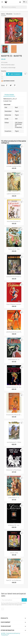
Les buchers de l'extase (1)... (14, 276)
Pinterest (14, 85)
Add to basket (14, 74)
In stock (6, 101)
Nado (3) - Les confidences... (14, 580)
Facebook (2, 609)
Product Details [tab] (9, 95)
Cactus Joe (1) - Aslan (14, 249)
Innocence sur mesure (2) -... (14, 414)
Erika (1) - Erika (14, 552)
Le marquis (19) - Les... (14, 525)
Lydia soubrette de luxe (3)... (14, 332)
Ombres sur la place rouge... (14, 470)
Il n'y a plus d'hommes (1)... (14, 221)
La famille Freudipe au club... (14, 166)
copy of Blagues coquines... (14, 304)
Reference (7, 99)
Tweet (10, 85)
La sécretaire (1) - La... (14, 497)
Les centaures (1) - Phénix (14, 442)
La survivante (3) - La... (14, 359)
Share (6, 85)
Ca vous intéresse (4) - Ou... (14, 387)
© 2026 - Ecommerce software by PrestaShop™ (10, 634)
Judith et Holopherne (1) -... (14, 194)
